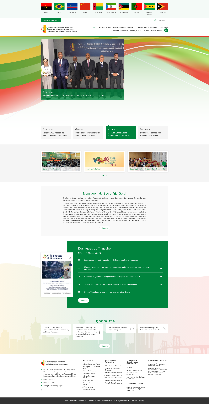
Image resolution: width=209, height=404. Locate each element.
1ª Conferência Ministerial (113, 359)
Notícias (129, 344)
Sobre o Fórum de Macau (91, 340)
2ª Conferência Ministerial (113, 357)
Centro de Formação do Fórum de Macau (156, 341)
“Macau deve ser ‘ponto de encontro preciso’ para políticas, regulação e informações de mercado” (117, 244)
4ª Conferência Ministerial (113, 351)
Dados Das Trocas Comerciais (132, 350)
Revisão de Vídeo (89, 366)
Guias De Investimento (134, 346)
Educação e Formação (139, 30)
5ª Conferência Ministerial (113, 349)
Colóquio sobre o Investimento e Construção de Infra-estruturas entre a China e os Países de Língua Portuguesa (157, 347)
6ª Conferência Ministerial (52, 145)
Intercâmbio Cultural (119, 30)
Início (95, 27)
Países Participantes (90, 347)
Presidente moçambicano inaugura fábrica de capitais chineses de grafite (112, 253)
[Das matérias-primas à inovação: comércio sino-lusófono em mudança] (161, 236)
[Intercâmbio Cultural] (148, 138)
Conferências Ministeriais (123, 27)
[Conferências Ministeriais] (104, 138)
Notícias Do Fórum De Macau (90, 360)
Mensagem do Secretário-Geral (91, 344)
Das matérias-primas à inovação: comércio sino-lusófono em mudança (111, 236)
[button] (45, 140)
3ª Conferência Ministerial (113, 354)
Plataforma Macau (89, 350)
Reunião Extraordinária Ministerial (112, 345)
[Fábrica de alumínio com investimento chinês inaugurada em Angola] (161, 260)
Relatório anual (88, 356)
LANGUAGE (161, 20)
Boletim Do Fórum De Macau (90, 353)
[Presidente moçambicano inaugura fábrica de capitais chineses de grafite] (161, 252)
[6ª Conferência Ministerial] (61, 138)
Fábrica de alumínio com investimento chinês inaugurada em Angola (110, 260)
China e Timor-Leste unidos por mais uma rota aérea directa (107, 268)
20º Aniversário (88, 363)
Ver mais (161, 95)
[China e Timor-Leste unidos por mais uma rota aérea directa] (161, 268)
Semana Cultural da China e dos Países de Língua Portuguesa (136, 365)
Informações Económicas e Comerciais (152, 27)
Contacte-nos (156, 30)
